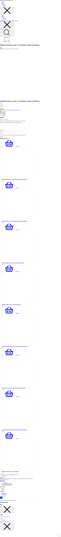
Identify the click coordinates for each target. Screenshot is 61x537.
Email (1, 133)
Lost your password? (6, 521)
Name (1, 131)
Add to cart (2, 109)
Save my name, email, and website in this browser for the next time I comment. (13, 135)
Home (1, 47)
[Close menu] (7, 10)
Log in (1, 521)
